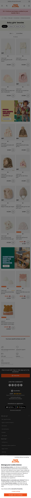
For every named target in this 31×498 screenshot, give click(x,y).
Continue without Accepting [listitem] (22, 457)
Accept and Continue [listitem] (15, 495)
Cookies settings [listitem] (16, 491)
